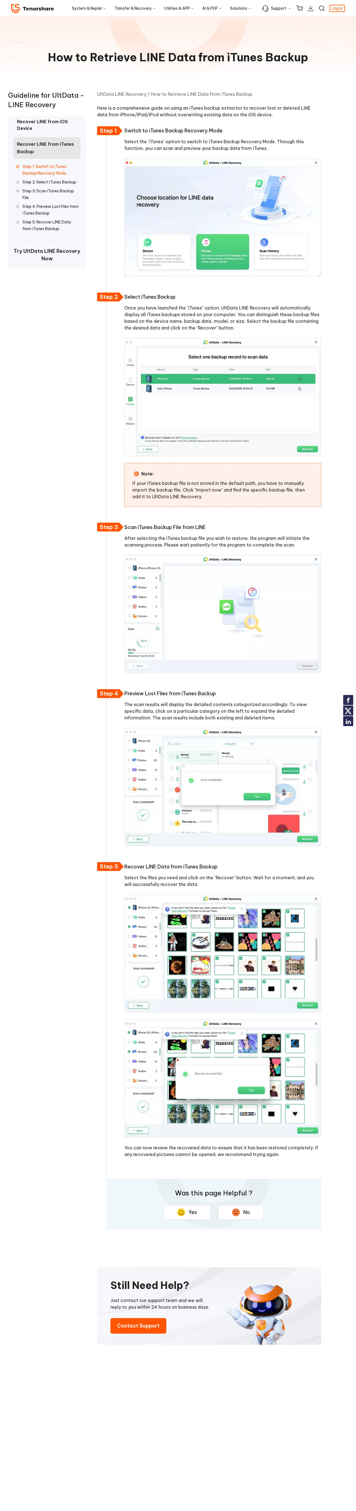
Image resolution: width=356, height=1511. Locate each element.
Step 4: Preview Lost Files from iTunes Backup (51, 210)
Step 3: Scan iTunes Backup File (48, 194)
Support (278, 8)
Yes (193, 1212)
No (246, 1212)
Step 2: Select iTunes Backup (49, 182)
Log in (337, 8)
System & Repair (87, 8)
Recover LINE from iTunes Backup (45, 147)
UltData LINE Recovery (121, 94)
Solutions (238, 8)
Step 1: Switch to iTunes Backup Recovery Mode (44, 170)
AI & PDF (210, 8)
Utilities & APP (177, 8)
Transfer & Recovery (133, 8)
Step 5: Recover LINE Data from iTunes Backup (47, 225)
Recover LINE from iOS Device (42, 125)
